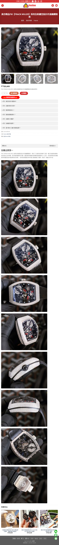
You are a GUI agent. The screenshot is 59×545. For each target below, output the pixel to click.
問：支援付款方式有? (9, 106)
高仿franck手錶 (7, 136)
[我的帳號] (52, 5)
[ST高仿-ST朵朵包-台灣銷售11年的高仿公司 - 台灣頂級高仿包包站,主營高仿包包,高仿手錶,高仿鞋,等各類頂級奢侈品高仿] (29, 5)
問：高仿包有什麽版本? (9, 101)
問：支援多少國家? (8, 119)
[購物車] (56, 5)
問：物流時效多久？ (8, 110)
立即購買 (23, 93)
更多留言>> (53, 145)
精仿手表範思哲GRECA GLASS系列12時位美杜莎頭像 (29, 530)
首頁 (22, 20)
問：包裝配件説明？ (8, 123)
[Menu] (2, 5)
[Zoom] (3, 70)
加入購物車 (14, 93)
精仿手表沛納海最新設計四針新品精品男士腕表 (49, 530)
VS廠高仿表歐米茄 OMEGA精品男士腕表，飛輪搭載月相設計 (10, 530)
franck (36, 20)
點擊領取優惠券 (10, 97)
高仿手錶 (29, 20)
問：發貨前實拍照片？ (9, 114)
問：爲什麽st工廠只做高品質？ (12, 128)
